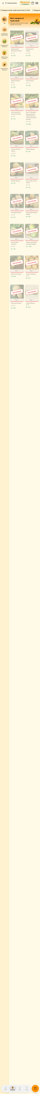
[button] (25, 3)
